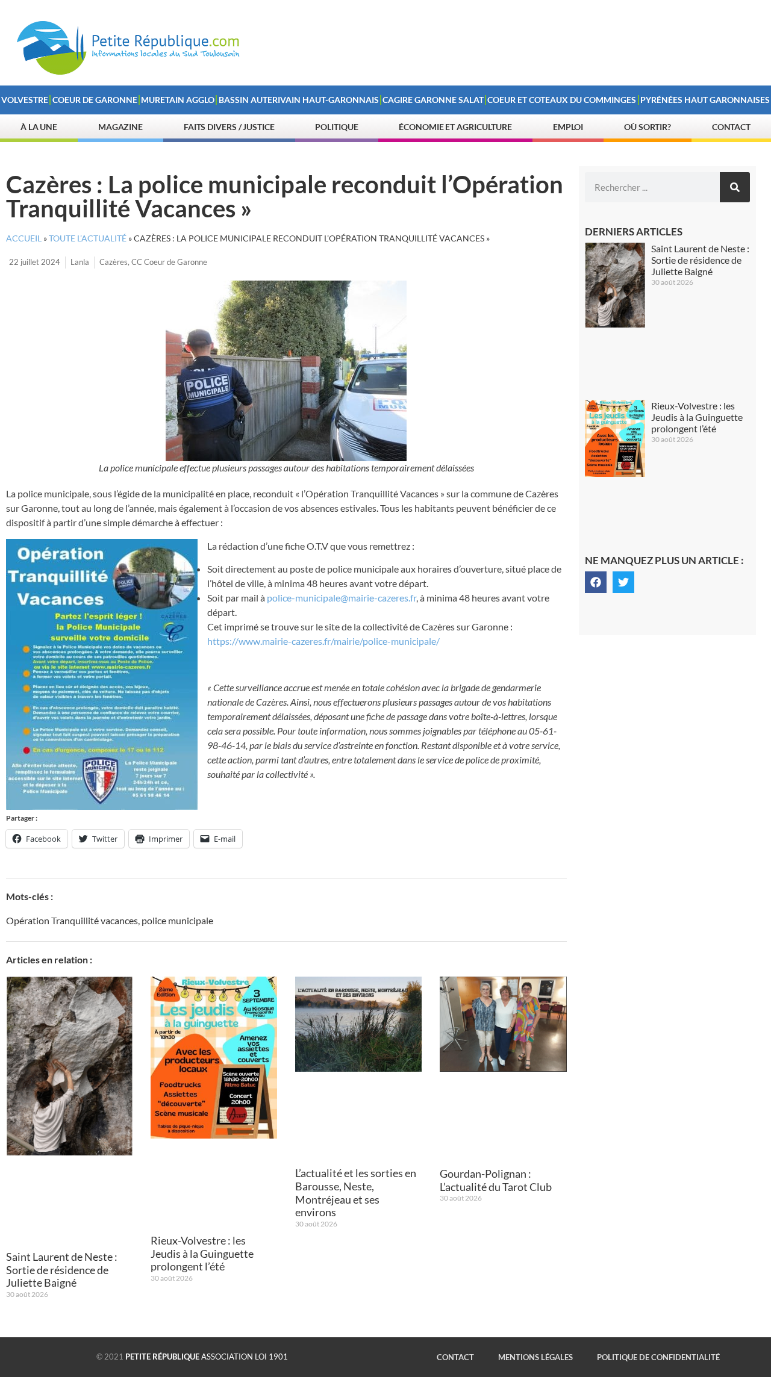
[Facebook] (596, 582)
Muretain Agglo (177, 100)
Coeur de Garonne (94, 100)
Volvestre (24, 100)
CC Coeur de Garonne (169, 262)
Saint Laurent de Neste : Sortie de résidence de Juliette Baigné (61, 1269)
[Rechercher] (735, 187)
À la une (38, 127)
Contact (731, 127)
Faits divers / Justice (229, 127)
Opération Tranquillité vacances (72, 920)
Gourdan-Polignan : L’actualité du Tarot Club (496, 1180)
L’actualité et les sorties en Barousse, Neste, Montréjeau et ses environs (355, 1192)
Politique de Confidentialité (658, 1357)
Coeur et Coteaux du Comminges (561, 100)
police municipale (177, 920)
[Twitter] (623, 582)
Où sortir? (647, 127)
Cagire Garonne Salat (433, 100)
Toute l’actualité (87, 238)
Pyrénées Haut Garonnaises (705, 100)
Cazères (113, 262)
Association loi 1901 (206, 1356)
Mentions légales (535, 1357)
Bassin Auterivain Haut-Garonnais (299, 100)
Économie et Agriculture (455, 127)
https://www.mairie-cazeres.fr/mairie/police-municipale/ (323, 641)
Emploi (568, 127)
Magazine (120, 127)
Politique (336, 127)
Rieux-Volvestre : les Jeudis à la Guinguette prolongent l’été (202, 1253)
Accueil (24, 238)
